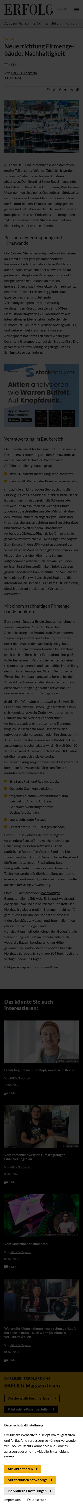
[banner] (41, 752)
